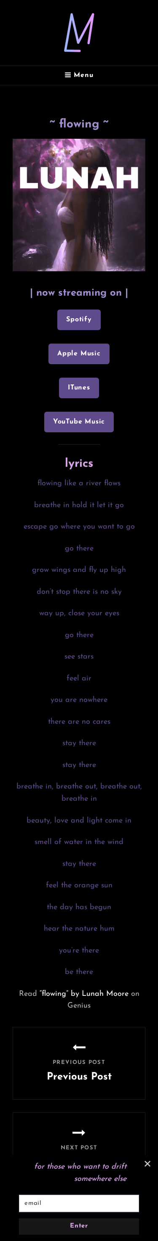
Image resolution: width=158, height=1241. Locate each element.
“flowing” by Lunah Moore (84, 994)
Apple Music (79, 353)
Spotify (79, 319)
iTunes (79, 387)
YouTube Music (79, 421)
